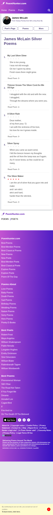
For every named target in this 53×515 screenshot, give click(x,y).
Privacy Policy (9, 433)
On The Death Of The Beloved (15, 414)
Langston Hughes (9, 350)
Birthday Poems (8, 304)
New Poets (6, 258)
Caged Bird (6, 403)
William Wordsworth (10, 368)
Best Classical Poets (10, 266)
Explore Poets (7, 273)
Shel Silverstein (8, 357)
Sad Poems (6, 300)
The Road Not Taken (10, 388)
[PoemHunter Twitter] (24, 420)
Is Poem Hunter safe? (27, 430)
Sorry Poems (7, 315)
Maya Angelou (7, 338)
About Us (5, 425)
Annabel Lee (7, 399)
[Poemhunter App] (9, 420)
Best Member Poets (10, 262)
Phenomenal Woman (11, 380)
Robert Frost (7, 335)
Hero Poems (7, 319)
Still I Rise (6, 384)
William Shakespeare (11, 342)
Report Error (33, 428)
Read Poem (12, 78)
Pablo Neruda (7, 346)
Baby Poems (7, 292)
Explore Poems (8, 269)
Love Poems (7, 289)
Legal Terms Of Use (25, 433)
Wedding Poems (8, 308)
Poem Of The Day (9, 277)
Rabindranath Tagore (11, 364)
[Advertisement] (26, 488)
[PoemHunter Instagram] (28, 420)
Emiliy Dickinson (9, 353)
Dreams (4, 395)
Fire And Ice (6, 410)
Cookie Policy (32, 425)
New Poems (6, 254)
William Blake (7, 361)
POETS (14, 219)
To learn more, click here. (11, 512)
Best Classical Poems (11, 250)
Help (24, 428)
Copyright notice (18, 425)
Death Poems (7, 296)
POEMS (5, 219)
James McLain (20, 18)
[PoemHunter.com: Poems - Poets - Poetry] (13, 3)
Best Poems (6, 243)
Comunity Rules (44, 430)
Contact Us (16, 428)
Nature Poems (7, 311)
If (1, 406)
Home (4, 10)
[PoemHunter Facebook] (19, 420)
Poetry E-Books (8, 322)
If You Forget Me (8, 392)
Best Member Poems (10, 247)
